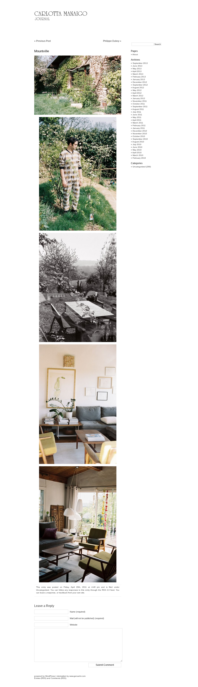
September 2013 (140, 63)
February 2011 (139, 125)
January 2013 (139, 79)
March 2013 (138, 74)
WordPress (50, 676)
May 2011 (137, 117)
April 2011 (136, 120)
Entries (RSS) (40, 678)
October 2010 (139, 136)
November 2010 (140, 134)
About (135, 54)
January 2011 (139, 128)
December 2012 (140, 82)
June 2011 (137, 115)
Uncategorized (42, 590)
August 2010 (138, 142)
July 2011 (137, 112)
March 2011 (138, 123)
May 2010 (137, 150)
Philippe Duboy (111, 41)
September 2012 (140, 85)
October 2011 (139, 104)
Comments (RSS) (58, 678)
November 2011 (140, 101)
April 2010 (137, 152)
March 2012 (138, 96)
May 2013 (137, 69)
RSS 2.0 (106, 590)
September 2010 (140, 139)
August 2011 (138, 109)
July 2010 (137, 144)
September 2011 (140, 106)
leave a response (47, 593)
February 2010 (139, 158)
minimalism (61, 676)
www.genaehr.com (77, 676)
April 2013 (137, 71)
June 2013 (137, 66)
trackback (63, 593)
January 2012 (139, 98)
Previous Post (43, 41)
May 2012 (137, 90)
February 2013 (139, 77)
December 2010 (140, 131)
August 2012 (138, 87)
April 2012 (137, 93)
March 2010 (138, 155)
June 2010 (137, 147)
